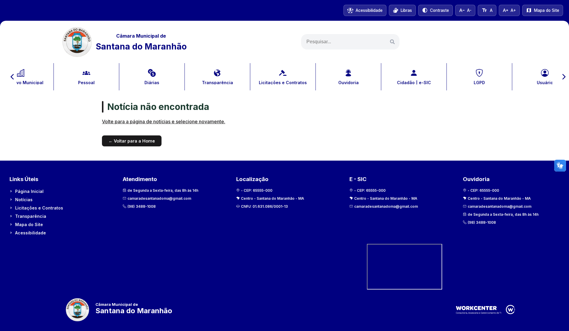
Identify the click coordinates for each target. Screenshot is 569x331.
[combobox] (350, 42)
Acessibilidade (30, 232)
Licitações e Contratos (39, 207)
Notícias (24, 199)
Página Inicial (29, 191)
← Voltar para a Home (131, 140)
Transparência (30, 216)
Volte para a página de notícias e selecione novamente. (163, 121)
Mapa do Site (29, 224)
